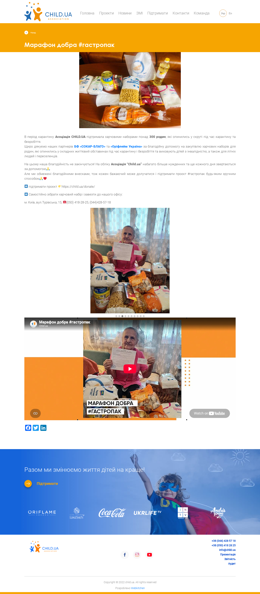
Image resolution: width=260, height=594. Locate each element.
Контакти (181, 13)
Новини (125, 13)
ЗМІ (139, 13)
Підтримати (157, 13)
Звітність (230, 559)
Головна (87, 13)
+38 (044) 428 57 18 (224, 540)
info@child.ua (227, 549)
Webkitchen (138, 588)
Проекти (106, 13)
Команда (202, 13)
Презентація (228, 554)
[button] (116, 316)
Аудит (232, 563)
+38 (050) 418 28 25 (224, 545)
